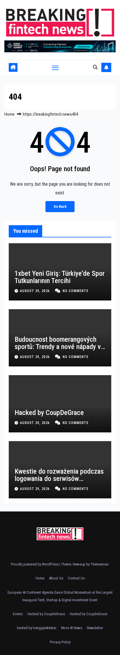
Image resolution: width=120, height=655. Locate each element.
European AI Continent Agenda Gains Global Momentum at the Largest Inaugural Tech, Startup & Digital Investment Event (60, 596)
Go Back (60, 206)
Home (9, 114)
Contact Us (76, 578)
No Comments (76, 291)
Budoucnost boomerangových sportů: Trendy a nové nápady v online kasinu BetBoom (58, 346)
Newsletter (95, 628)
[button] (95, 67)
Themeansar (99, 564)
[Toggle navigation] (55, 68)
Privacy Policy (60, 642)
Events (18, 614)
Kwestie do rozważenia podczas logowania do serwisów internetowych (59, 478)
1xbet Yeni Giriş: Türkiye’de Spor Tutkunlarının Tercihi (60, 277)
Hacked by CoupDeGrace (49, 413)
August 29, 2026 (35, 291)
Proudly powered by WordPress (35, 564)
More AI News (71, 628)
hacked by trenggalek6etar (37, 628)
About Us (56, 578)
